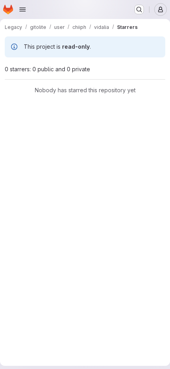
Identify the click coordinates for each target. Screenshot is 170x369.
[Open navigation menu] (22, 9)
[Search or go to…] (139, 9)
